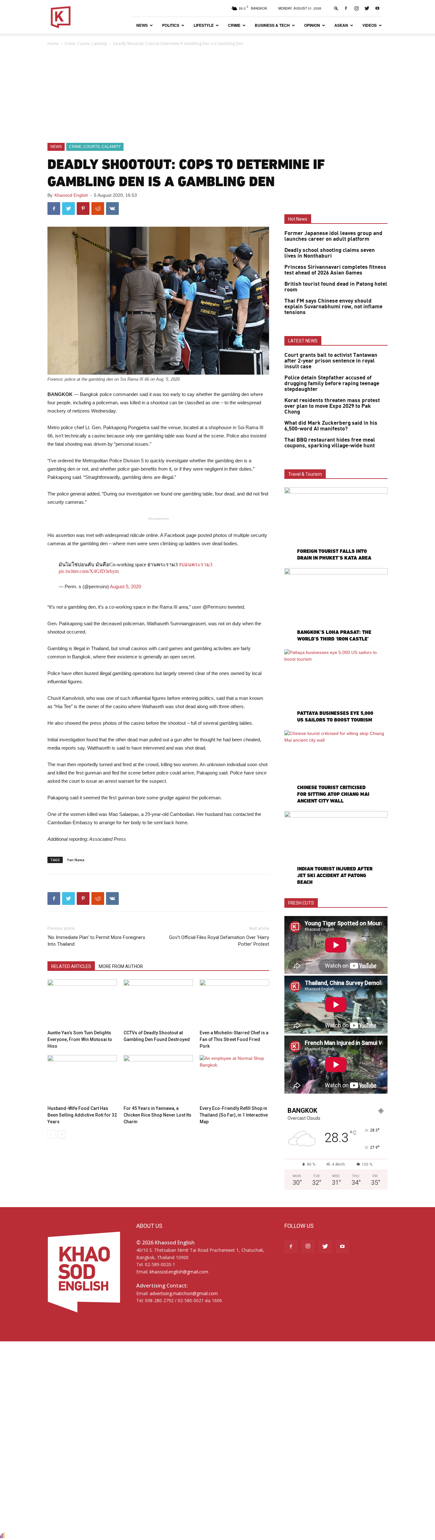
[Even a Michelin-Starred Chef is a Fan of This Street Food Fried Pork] (234, 1003)
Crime (234, 25)
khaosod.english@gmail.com (179, 1272)
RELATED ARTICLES (71, 966)
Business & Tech (272, 25)
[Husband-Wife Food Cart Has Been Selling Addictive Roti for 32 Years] (82, 1079)
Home (53, 43)
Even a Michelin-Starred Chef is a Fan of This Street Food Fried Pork (234, 1039)
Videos (369, 25)
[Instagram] (356, 8)
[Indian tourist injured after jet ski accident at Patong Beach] (336, 848)
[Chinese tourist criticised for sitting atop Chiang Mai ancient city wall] (336, 767)
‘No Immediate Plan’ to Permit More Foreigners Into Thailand (96, 941)
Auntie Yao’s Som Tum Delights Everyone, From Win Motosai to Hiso (79, 1039)
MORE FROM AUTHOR (121, 966)
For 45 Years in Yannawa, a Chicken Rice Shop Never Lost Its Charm (157, 1115)
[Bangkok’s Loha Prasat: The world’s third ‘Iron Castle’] (336, 605)
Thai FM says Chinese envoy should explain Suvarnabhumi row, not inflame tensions (333, 306)
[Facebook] (346, 8)
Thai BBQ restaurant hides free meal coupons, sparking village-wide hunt (329, 443)
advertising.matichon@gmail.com (184, 1293)
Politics (170, 25)
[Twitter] (367, 8)
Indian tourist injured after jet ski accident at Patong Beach (335, 875)
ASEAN (341, 25)
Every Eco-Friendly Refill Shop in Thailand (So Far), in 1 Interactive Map (234, 1115)
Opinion (312, 25)
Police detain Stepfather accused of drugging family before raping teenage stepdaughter (331, 383)
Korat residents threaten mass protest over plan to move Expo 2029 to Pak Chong (332, 406)
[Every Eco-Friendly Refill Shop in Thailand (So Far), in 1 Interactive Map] (234, 1079)
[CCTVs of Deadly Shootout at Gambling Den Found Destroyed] (158, 1003)
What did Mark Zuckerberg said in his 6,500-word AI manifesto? (330, 426)
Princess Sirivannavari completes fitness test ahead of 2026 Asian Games (335, 270)
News (142, 25)
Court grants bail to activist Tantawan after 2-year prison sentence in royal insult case (330, 361)
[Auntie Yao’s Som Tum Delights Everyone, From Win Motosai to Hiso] (82, 1003)
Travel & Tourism (305, 474)
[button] (336, 8)
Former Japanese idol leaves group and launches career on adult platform (333, 236)
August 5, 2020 (125, 586)
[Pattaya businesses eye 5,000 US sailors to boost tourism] (336, 686)
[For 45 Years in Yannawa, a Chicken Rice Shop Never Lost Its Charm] (158, 1079)
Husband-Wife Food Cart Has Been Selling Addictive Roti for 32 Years (82, 1115)
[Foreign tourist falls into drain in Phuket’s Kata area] (336, 524)
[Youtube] (377, 8)
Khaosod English (71, 195)
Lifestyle (204, 25)
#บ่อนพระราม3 (195, 564)
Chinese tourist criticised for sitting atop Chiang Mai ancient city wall (333, 794)
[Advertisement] (217, 95)
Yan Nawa (75, 859)
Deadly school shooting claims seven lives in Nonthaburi (329, 253)
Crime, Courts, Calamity (86, 43)
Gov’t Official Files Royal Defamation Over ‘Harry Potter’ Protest (219, 941)
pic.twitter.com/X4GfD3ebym (89, 571)
